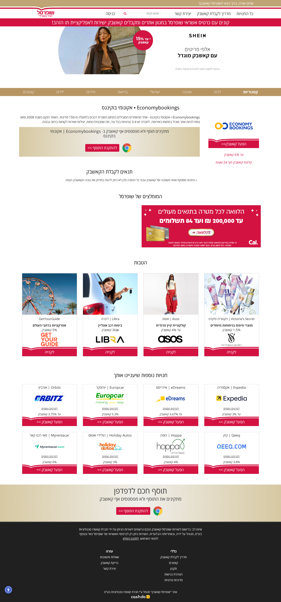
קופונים (28, 91)
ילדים (60, 91)
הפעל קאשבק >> (231, 421)
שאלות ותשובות (109, 557)
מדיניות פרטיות (173, 580)
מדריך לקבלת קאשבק (214, 13)
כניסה (110, 13)
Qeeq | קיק (231, 435)
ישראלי (155, 91)
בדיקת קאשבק (109, 563)
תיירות (90, 91)
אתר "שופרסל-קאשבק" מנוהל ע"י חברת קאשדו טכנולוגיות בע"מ (140, 592)
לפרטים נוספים (231, 408)
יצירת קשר (183, 13)
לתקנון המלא (131, 538)
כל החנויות (244, 13)
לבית (217, 91)
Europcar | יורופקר (110, 387)
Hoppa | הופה (171, 435)
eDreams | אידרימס (170, 387)
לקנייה (231, 352)
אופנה (187, 91)
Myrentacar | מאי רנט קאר (49, 435)
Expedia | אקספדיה (231, 387)
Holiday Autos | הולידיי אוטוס (110, 435)
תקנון (173, 568)
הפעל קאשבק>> (233, 144)
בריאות (123, 91)
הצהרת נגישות (173, 574)
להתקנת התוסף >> (102, 147)
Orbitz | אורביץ (49, 387)
